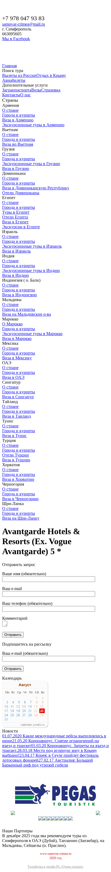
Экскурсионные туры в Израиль (32, 246)
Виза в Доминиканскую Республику (35, 188)
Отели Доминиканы (20, 192)
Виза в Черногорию (20, 498)
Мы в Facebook (16, 38)
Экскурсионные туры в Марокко (32, 333)
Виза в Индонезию (19, 294)
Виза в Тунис (14, 435)
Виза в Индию (15, 275)
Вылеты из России (19, 75)
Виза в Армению (17, 120)
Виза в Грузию (15, 168)
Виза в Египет (15, 222)
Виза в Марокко (17, 338)
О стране (10, 110)
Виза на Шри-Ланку (20, 518)
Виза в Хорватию (18, 479)
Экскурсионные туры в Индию (31, 270)
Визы (36, 90)
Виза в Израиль (16, 251)
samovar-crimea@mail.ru (23, 24)
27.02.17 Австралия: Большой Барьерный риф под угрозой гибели (47, 762)
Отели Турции (15, 455)
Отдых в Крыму (51, 75)
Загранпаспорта (16, 90)
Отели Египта (15, 217)
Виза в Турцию (16, 460)
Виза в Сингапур (18, 396)
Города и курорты (18, 115)
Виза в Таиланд (16, 416)
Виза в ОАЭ (13, 377)
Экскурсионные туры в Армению (33, 124)
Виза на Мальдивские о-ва (26, 314)
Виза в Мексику (17, 358)
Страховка (50, 90)
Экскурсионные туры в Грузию (31, 163)
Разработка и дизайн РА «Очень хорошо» (56, 866)
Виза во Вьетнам (17, 144)
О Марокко (12, 324)
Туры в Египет (15, 212)
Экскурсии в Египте (21, 226)
